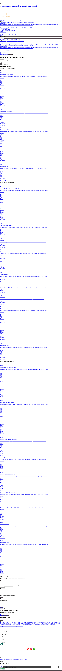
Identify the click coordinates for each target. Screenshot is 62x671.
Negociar (1, 607)
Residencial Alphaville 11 (12, 25)
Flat (15, 22)
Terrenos (1, 31)
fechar (2, 38)
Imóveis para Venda (4, 659)
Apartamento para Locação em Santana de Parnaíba (36, 624)
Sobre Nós (4, 2)
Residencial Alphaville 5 (34, 24)
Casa (11, 22)
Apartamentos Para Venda (4, 28)
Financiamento (17, 34)
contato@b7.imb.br (3, 655)
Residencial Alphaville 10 (5, 25)
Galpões (1, 53)
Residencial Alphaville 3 (19, 24)
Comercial (13, 22)
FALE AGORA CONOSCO (4, 615)
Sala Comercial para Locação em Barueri (53, 623)
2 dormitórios (6, 30)
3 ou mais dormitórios (11, 30)
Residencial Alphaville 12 (20, 25)
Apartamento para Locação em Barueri (26, 622)
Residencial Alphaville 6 (41, 24)
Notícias (21, 34)
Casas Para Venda (3, 23)
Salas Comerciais (3, 32)
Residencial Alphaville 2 (11, 24)
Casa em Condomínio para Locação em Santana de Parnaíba (21, 623)
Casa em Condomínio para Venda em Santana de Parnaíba (10, 622)
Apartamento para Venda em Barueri (38, 622)
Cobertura (25, 22)
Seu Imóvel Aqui (6, 34)
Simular (1, 597)
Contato (1, 35)
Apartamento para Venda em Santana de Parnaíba (39, 623)
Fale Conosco (3, 666)
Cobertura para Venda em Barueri (50, 624)
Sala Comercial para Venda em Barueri (22, 624)
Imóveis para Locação (11, 659)
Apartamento (8, 20)
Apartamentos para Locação (4, 29)
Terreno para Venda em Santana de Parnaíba (51, 622)
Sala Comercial (12, 20)
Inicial (1, 2)
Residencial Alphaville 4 (26, 24)
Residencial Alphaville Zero (28, 25)
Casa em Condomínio (20, 20)
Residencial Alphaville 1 (4, 24)
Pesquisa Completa (9, 2)
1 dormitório (2, 30)
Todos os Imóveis (3, 20)
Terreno (16, 20)
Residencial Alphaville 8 (49, 24)
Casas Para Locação (3, 46)
